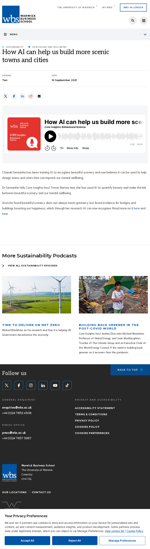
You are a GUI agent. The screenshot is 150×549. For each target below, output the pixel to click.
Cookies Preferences (92, 433)
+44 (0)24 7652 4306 (16, 413)
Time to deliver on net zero (31, 325)
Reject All (75, 540)
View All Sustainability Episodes (33, 265)
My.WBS (107, 7)
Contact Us (41, 492)
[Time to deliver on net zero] (36, 294)
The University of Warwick (76, 7)
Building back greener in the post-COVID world (109, 326)
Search (133, 20)
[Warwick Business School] (19, 14)
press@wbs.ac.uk (14, 432)
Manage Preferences (122, 540)
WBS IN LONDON (133, 7)
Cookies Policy (87, 426)
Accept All (27, 540)
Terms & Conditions (91, 414)
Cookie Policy (135, 531)
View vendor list (114, 531)
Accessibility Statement (95, 408)
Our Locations (14, 492)
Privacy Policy (87, 420)
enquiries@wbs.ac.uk (16, 407)
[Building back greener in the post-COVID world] (113, 294)
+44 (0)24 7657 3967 (16, 438)
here (137, 208)
